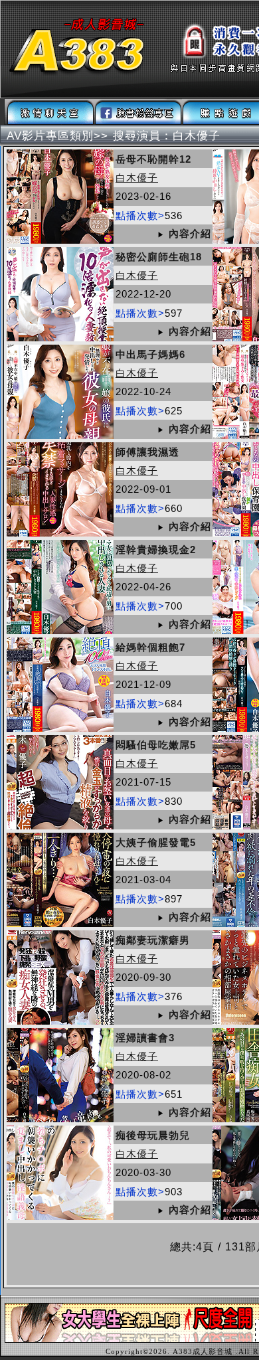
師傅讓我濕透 (147, 452)
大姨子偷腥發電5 (156, 842)
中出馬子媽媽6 (150, 354)
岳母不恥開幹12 (153, 159)
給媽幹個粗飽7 (150, 647)
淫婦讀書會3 (145, 1037)
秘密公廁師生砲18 (159, 256)
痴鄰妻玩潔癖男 (153, 940)
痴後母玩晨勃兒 (153, 1135)
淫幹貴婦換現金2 (156, 549)
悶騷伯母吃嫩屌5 (156, 744)
